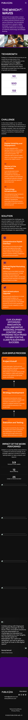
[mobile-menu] (25, 3)
